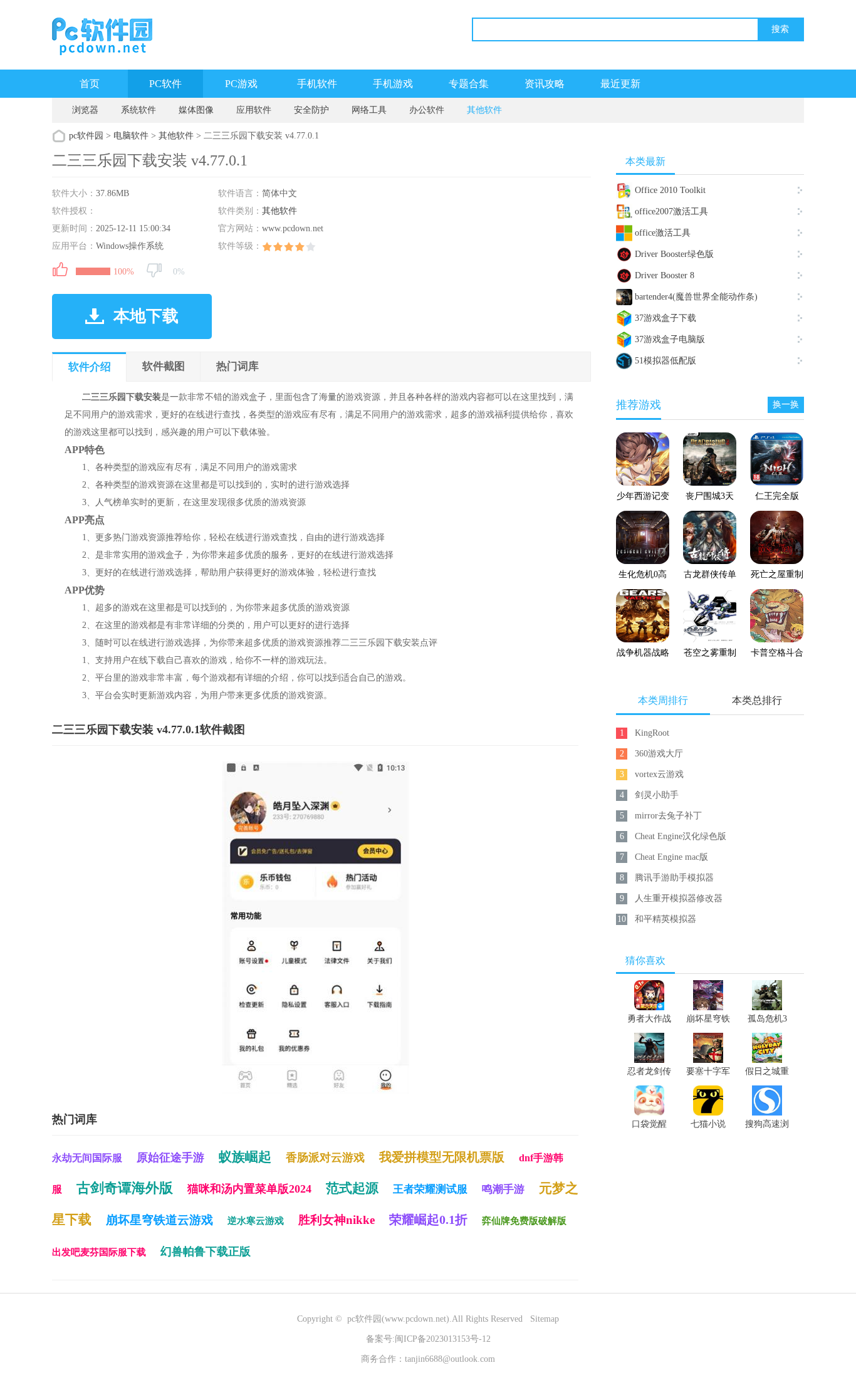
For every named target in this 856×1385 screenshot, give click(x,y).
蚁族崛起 (245, 1156)
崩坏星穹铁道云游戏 (159, 1219)
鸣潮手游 (503, 1189)
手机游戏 (393, 83)
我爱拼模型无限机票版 (441, 1157)
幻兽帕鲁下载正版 (205, 1251)
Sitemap (544, 1319)
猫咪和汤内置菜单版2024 (249, 1189)
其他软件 (484, 110)
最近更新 (620, 83)
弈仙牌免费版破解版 (524, 1221)
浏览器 (85, 110)
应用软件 (253, 110)
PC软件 (165, 83)
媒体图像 (196, 110)
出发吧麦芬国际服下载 (99, 1252)
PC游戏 (241, 83)
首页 (90, 83)
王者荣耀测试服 (430, 1189)
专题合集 (469, 83)
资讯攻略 (545, 83)
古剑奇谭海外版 (124, 1188)
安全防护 (311, 110)
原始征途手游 (170, 1157)
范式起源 (352, 1188)
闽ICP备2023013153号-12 (443, 1339)
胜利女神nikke (336, 1219)
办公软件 (426, 110)
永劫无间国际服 (87, 1157)
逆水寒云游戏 (255, 1221)
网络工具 (369, 110)
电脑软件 (131, 135)
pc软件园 (86, 135)
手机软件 (317, 83)
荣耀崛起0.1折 (428, 1219)
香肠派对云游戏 (325, 1157)
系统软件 (138, 110)
